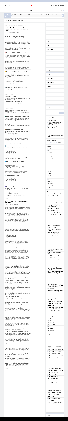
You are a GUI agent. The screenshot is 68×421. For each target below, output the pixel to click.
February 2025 (50, 179)
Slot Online (49, 343)
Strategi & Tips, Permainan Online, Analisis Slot (55, 370)
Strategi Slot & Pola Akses (52, 374)
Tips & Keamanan (51, 400)
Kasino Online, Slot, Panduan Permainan (54, 257)
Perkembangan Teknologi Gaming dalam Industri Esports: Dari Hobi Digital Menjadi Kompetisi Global (55, 131)
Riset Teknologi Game (51, 316)
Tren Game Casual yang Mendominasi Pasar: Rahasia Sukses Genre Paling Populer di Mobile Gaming (16, 29)
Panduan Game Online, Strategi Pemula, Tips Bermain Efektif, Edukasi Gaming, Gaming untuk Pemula (55, 279)
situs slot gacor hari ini (52, 78)
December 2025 (50, 158)
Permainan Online (51, 305)
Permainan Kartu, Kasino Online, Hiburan (54, 303)
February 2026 (50, 154)
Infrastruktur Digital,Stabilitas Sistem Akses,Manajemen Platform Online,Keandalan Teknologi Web (55, 249)
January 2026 (50, 156)
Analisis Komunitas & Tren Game (53, 208)
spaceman (27, 103)
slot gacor (49, 45)
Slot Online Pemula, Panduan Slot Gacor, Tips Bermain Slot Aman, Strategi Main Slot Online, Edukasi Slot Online (55, 346)
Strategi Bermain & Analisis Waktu (53, 372)
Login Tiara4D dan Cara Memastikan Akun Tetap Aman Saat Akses (36, 14)
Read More (6, 198)
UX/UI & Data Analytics (51, 411)
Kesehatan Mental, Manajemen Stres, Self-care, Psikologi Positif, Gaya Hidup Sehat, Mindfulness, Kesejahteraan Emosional (55, 272)
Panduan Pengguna (51, 288)
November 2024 (50, 185)
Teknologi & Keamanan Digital (53, 378)
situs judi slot (50, 320)
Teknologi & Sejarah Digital (52, 380)
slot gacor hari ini (51, 28)
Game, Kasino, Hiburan (51, 237)
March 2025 (50, 177)
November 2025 (50, 160)
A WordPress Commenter (52, 142)
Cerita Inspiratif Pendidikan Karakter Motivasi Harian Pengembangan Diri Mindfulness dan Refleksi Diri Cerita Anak (55, 215)
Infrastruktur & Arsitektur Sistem (53, 246)
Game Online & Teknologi (52, 227)
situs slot (49, 326)
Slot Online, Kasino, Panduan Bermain (54, 353)
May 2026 (49, 148)
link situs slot (50, 37)
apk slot (49, 86)
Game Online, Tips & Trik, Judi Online (54, 235)
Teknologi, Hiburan (51, 396)
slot (48, 41)
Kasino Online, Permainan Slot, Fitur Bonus (55, 255)
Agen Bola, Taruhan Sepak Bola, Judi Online (55, 193)
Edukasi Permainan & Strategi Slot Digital (55, 221)
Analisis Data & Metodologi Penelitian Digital (55, 202)
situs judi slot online (51, 324)
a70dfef (7, 32)
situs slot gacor (50, 33)
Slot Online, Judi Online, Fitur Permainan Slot (55, 349)
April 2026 (49, 150)
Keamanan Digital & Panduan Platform (54, 261)
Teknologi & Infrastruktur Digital (53, 376)
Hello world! (60, 142)
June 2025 (49, 171)
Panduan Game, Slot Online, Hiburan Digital (55, 282)
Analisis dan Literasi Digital (52, 200)
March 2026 (50, 152)
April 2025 (49, 175)
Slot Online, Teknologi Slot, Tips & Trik (54, 368)
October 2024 (50, 187)
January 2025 (50, 181)
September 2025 (50, 165)
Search (48, 111)
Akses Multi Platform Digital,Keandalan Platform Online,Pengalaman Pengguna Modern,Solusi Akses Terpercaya (54, 196)
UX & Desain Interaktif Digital (52, 409)
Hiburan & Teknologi (51, 244)
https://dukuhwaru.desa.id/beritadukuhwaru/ (55, 103)
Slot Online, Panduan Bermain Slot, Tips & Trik (55, 355)
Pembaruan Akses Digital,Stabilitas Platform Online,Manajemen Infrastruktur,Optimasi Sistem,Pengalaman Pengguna (55, 291)
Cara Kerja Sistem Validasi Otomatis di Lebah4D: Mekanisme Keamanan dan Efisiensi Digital (55, 135)
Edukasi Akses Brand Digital (52, 219)
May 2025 (49, 173)
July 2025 (49, 169)
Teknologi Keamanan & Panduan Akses (54, 392)
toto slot (49, 94)
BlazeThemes (41, 419)
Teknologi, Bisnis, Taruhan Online (53, 394)
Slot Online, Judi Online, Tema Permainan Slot (55, 351)
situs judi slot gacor (51, 322)
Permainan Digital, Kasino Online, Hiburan (55, 301)
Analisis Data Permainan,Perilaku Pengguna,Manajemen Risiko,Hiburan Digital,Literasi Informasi (54, 205)
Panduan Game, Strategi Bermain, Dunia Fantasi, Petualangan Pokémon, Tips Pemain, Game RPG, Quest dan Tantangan (55, 285)
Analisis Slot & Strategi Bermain (53, 210)
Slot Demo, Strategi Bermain (52, 334)
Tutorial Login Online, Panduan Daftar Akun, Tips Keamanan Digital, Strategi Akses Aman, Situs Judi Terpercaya (55, 403)
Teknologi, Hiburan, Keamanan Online (54, 398)
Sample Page (32, 10)
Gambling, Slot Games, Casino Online (54, 223)
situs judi (49, 318)
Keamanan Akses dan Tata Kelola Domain (55, 259)
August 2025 (50, 167)
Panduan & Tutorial (51, 275)
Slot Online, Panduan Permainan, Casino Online (55, 360)
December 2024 (50, 183)
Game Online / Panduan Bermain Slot (54, 225)
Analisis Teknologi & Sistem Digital (54, 212)
